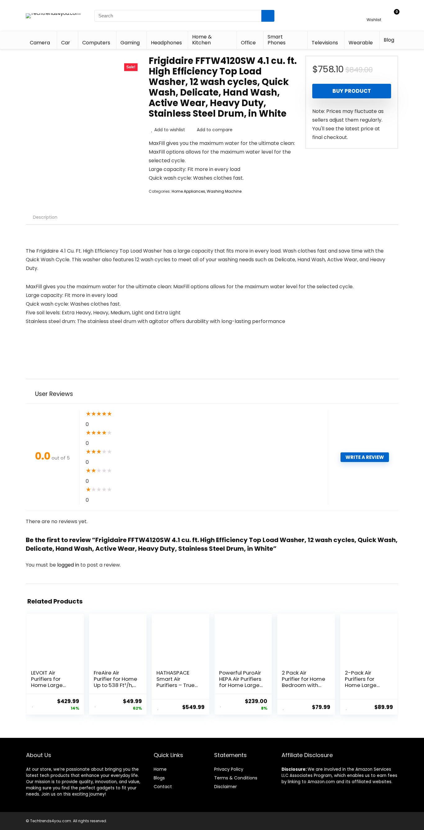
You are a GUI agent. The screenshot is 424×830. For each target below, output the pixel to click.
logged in (68, 564)
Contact (163, 786)
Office (248, 42)
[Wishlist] (374, 13)
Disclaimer (225, 786)
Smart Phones (277, 39)
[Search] (267, 16)
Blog (389, 39)
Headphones (166, 42)
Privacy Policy (228, 769)
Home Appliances (188, 191)
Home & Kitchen (202, 39)
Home (160, 769)
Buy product (351, 91)
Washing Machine (224, 191)
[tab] (45, 217)
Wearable (361, 42)
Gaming (130, 42)
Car (65, 42)
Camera (40, 42)
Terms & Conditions (235, 778)
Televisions (325, 42)
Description (45, 217)
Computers (96, 42)
